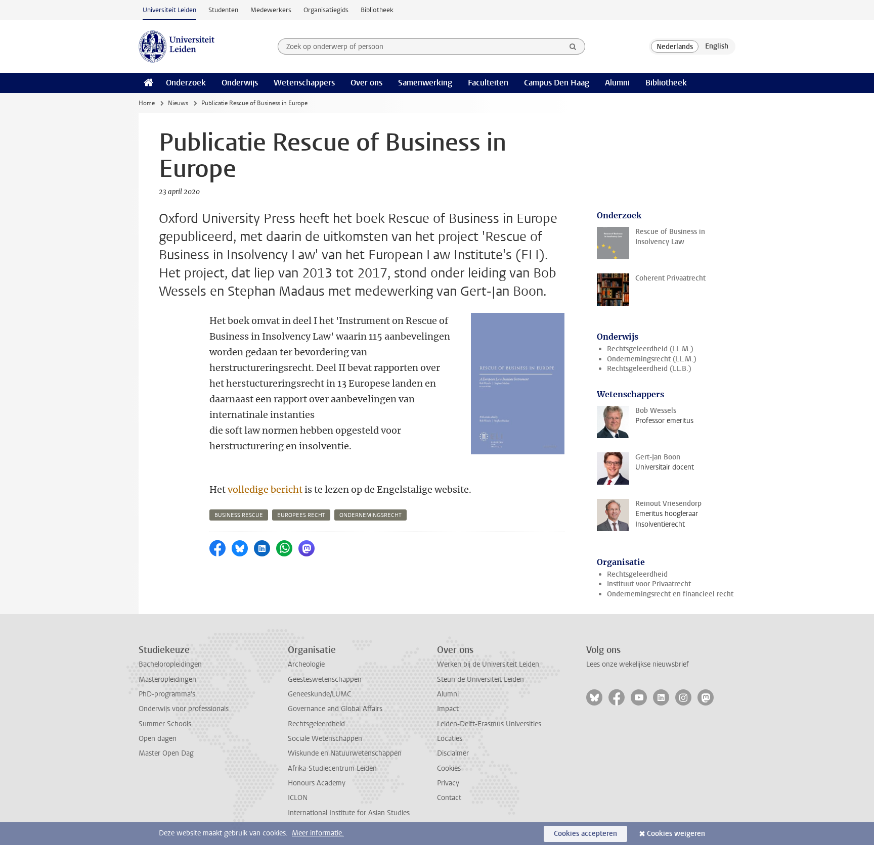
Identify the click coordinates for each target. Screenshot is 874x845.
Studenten (223, 10)
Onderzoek (186, 82)
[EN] (716, 46)
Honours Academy (316, 783)
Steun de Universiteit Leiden (480, 679)
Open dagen (158, 738)
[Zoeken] (573, 46)
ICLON (298, 798)
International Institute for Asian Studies (349, 813)
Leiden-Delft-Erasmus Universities (489, 724)
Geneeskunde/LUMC (319, 694)
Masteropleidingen (167, 679)
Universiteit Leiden (169, 10)
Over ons (366, 82)
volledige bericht (265, 489)
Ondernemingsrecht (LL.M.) (651, 359)
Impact (448, 709)
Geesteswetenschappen (325, 679)
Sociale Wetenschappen (325, 738)
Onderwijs (240, 82)
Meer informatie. (318, 833)
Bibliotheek (377, 10)
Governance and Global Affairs (335, 709)
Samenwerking (425, 82)
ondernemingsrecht (370, 515)
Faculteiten (488, 82)
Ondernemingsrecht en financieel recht (670, 594)
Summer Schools (165, 724)
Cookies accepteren (585, 833)
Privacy (448, 783)
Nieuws (178, 103)
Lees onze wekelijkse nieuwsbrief (637, 664)
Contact (449, 798)
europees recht (301, 515)
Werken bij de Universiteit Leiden (488, 664)
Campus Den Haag (556, 82)
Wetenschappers (304, 82)
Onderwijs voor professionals (184, 709)
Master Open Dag (166, 753)
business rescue (238, 515)
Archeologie (306, 664)
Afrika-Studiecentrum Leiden (332, 768)
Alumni (617, 82)
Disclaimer (453, 753)
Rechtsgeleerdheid (637, 574)
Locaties (449, 738)
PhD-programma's (167, 694)
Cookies (449, 768)
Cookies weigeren (676, 833)
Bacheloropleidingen (170, 664)
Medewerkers (270, 10)
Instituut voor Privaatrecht (649, 584)
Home (147, 103)
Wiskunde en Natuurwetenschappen (345, 753)
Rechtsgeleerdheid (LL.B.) (649, 368)
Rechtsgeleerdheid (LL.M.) (650, 349)
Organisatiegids (325, 10)
